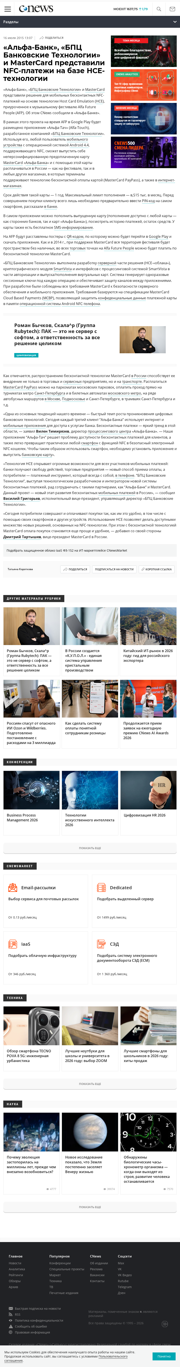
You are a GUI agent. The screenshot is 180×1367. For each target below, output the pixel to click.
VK (120, 1269)
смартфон (89, 443)
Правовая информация (32, 1332)
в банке (50, 206)
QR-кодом (75, 236)
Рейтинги (16, 1275)
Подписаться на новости (114, 569)
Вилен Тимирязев (52, 431)
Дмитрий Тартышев (22, 536)
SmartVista (63, 268)
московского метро (124, 393)
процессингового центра (109, 431)
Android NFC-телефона (81, 303)
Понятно (164, 1356)
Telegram (125, 1287)
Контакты (97, 1281)
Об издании (99, 1263)
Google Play (158, 236)
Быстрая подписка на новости (38, 1308)
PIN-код (148, 200)
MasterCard (95, 89)
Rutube (123, 1281)
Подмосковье (73, 398)
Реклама (96, 1269)
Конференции (60, 1263)
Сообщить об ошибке (31, 1326)
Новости (15, 1263)
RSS (17, 1314)
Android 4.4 (79, 145)
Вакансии (97, 1275)
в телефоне (124, 475)
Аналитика (17, 1269)
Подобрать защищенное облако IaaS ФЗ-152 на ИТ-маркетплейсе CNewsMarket (67, 550)
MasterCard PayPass (20, 387)
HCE (99, 101)
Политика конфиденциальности (39, 1320)
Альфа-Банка (36, 162)
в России (138, 375)
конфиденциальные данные (122, 298)
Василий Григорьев (21, 498)
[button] (158, 9)
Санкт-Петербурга (49, 393)
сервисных (72, 381)
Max (121, 1263)
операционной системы (40, 303)
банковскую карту (37, 454)
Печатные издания (63, 1293)
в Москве (52, 398)
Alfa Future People (119, 248)
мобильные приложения (24, 425)
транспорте (132, 381)
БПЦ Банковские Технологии (54, 89)
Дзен (121, 1293)
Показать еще (90, 848)
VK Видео (125, 1275)
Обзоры (15, 1281)
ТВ (51, 1287)
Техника (55, 1281)
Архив (13, 1287)
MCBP (48, 298)
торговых (78, 248)
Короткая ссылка (159, 569)
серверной (107, 262)
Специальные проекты (66, 1269)
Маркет (55, 1275)
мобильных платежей (116, 492)
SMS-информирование (73, 227)
